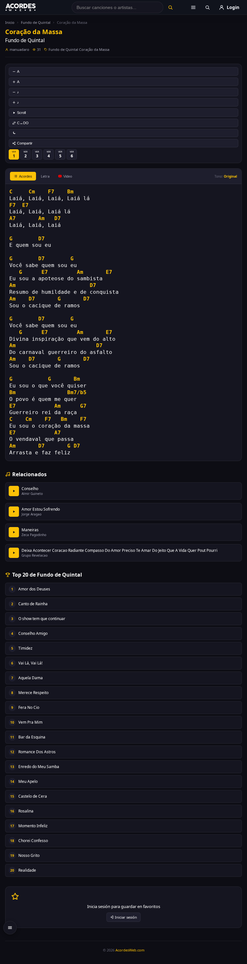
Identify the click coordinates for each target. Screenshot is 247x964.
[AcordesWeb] (29, 7)
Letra (45, 176)
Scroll (21, 113)
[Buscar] (170, 7)
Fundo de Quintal (35, 22)
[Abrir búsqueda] (207, 7)
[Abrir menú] (193, 7)
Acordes (25, 176)
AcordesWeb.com (129, 950)
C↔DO (23, 123)
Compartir (24, 143)
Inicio (9, 22)
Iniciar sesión (126, 917)
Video (67, 176)
